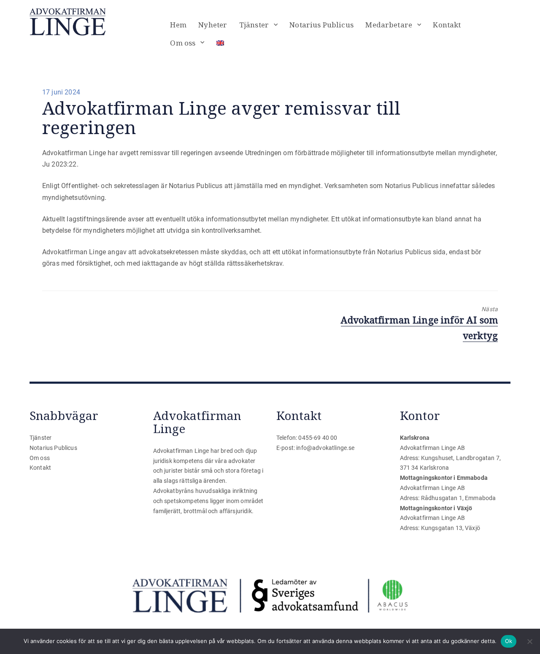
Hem (178, 25)
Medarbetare (388, 25)
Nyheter (212, 25)
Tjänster (254, 25)
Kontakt (447, 25)
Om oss (182, 43)
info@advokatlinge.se (325, 447)
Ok (509, 641)
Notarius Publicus (321, 25)
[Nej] (529, 641)
